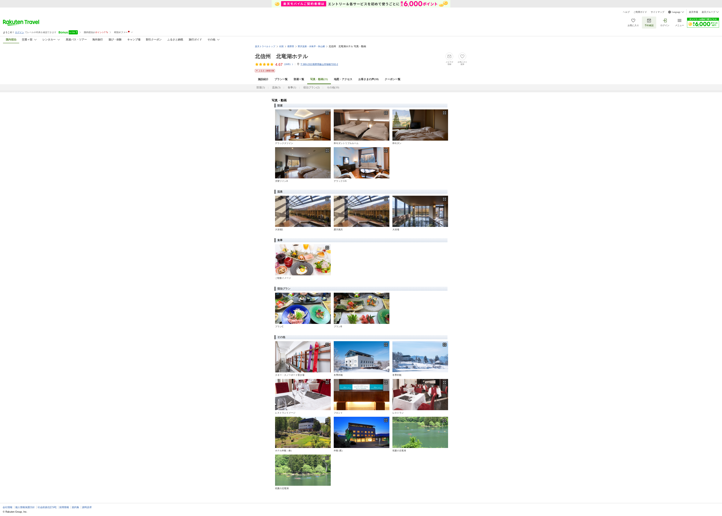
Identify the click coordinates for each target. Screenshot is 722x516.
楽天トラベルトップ (265, 46)
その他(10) (333, 87)
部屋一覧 (299, 79)
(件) (287, 64)
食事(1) (292, 87)
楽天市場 (693, 12)
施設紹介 (263, 79)
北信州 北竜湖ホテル (281, 56)
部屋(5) (260, 87)
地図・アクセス (343, 79)
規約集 (75, 507)
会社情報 (7, 507)
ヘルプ (626, 12)
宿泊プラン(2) (311, 87)
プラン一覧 (281, 79)
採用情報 (64, 507)
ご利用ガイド (640, 12)
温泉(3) (276, 87)
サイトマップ (657, 12)
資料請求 (87, 507)
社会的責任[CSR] (47, 507)
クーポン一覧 (392, 79)
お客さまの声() (368, 79)
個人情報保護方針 (25, 507)
